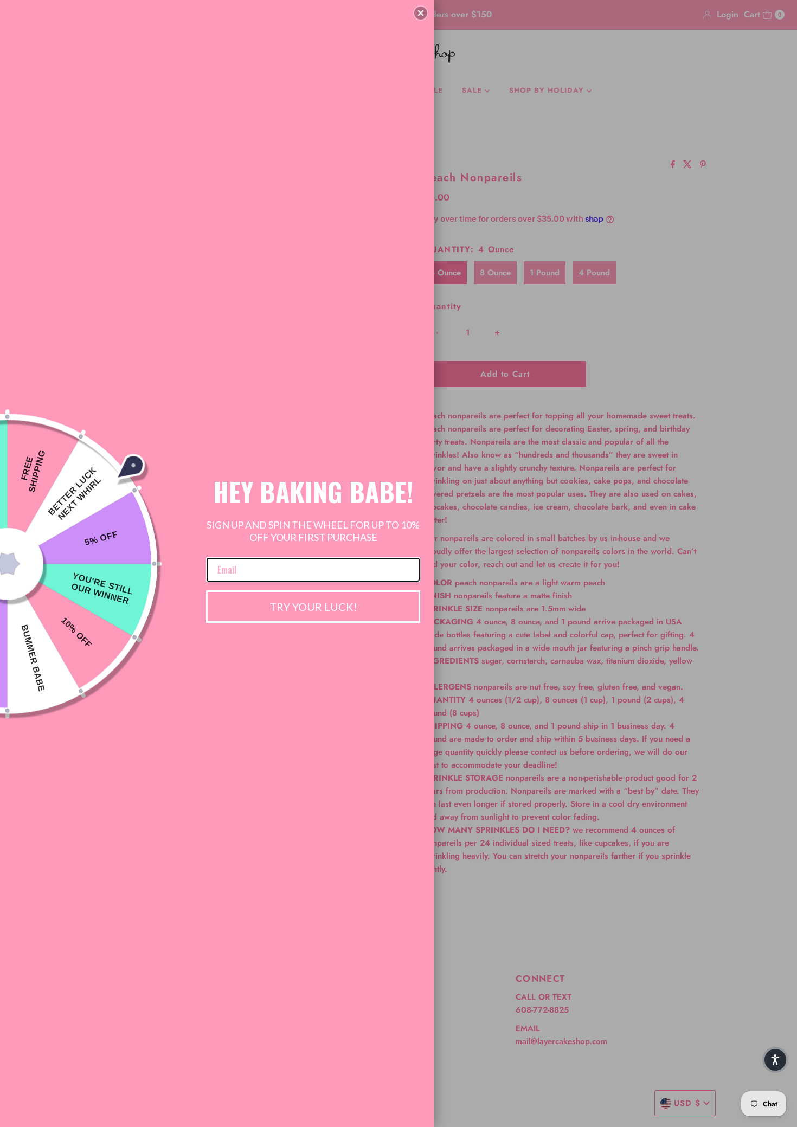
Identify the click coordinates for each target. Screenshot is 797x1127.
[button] (420, 13)
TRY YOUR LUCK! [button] (313, 606)
